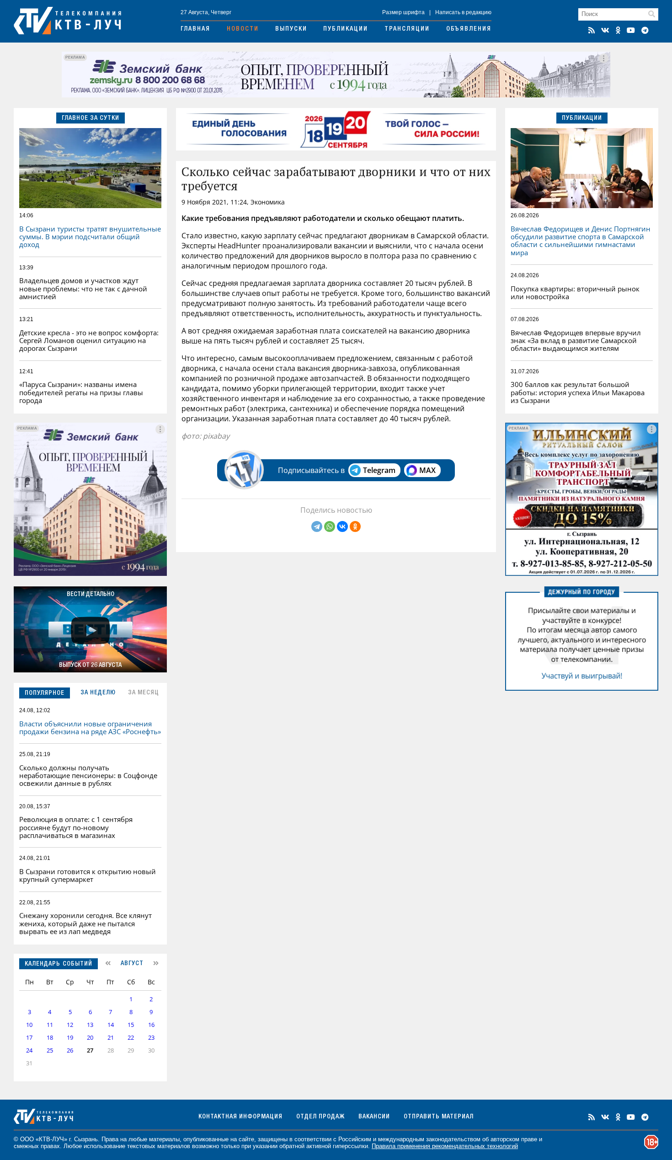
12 (70, 1025)
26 (70, 1050)
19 (70, 1038)
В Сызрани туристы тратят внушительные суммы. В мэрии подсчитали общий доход (90, 236)
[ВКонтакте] (342, 526)
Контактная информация (240, 1117)
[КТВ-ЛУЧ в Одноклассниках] (618, 30)
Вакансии (374, 1117)
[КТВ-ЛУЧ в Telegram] (645, 30)
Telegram (379, 470)
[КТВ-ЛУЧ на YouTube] (631, 30)
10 (29, 1025)
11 (50, 1025)
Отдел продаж (320, 1117)
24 (29, 1050)
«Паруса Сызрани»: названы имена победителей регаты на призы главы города (81, 392)
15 (131, 1025)
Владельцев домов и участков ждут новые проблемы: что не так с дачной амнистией (83, 288)
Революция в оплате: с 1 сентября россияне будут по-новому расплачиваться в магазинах (76, 827)
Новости (243, 29)
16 (151, 1025)
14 (110, 1025)
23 (151, 1038)
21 (110, 1038)
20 (90, 1038)
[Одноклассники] (355, 526)
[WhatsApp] (329, 526)
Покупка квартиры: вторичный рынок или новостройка (575, 292)
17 (29, 1038)
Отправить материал (439, 1117)
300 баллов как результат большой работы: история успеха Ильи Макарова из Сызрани (578, 392)
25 (50, 1050)
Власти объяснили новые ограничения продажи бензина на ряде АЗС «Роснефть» (90, 727)
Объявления (468, 29)
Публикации (345, 29)
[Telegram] (316, 526)
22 (131, 1038)
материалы (164, 1139)
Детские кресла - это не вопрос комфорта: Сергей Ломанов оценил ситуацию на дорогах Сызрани (89, 340)
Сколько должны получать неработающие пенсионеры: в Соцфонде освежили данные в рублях (88, 775)
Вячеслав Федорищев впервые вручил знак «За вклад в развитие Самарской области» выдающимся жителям (576, 340)
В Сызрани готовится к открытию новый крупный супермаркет (87, 875)
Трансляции (407, 29)
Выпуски (291, 29)
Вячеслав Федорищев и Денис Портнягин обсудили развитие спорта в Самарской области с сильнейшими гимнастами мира (581, 240)
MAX (427, 470)
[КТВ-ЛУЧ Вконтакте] (605, 30)
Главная (195, 29)
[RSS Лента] (591, 30)
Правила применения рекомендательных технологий (445, 1146)
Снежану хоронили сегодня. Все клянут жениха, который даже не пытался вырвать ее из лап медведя (85, 923)
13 (90, 1025)
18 (50, 1038)
